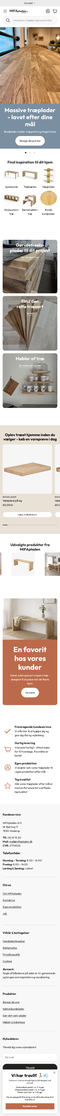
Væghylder (48, 186)
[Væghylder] (48, 175)
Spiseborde (11, 186)
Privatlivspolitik (11, 954)
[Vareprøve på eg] (27, 469)
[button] (30, 20)
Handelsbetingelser (14, 941)
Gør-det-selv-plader (14, 1015)
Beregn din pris (11, 1002)
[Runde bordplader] (48, 198)
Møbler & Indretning (14, 1022)
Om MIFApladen (12, 893)
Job (5, 913)
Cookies (7, 961)
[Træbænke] (30, 175)
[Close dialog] (54, 1073)
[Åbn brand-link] (12, 564)
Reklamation (10, 948)
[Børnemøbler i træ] (30, 198)
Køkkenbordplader (13, 1009)
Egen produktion (12, 907)
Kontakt (28, 3)
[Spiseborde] (11, 175)
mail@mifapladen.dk (20, 841)
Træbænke (30, 186)
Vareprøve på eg (12, 500)
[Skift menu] (5, 11)
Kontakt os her (30, 1106)
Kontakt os (9, 900)
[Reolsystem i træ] (11, 198)
